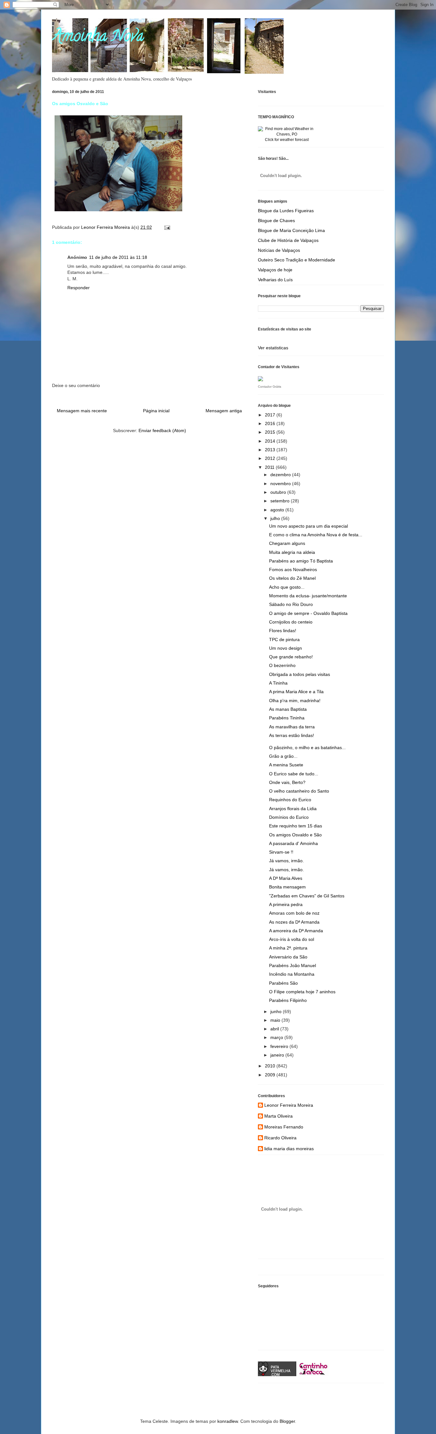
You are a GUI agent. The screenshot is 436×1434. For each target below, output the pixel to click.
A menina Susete (286, 764)
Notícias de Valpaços (279, 250)
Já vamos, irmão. (286, 860)
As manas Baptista (288, 709)
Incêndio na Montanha (291, 974)
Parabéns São (283, 983)
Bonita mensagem (287, 886)
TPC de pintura (284, 639)
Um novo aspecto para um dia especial (308, 526)
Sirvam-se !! (281, 852)
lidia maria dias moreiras (289, 1148)
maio (276, 1020)
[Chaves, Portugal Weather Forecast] (286, 134)
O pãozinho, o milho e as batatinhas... (307, 747)
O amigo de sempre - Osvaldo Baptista (308, 613)
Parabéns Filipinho (288, 1000)
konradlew (227, 1421)
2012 (270, 458)
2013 (270, 449)
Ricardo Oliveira (280, 1137)
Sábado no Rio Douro (291, 604)
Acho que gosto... (286, 587)
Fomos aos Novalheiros (293, 569)
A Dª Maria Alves (285, 878)
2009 (270, 1074)
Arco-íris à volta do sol (291, 939)
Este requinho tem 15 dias (295, 825)
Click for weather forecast (287, 139)
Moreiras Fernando (283, 1126)
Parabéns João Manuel (292, 965)
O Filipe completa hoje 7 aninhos (302, 991)
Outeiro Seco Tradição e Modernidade (296, 259)
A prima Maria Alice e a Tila (296, 691)
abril (275, 1028)
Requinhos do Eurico (290, 799)
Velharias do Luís (275, 279)
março (277, 1037)
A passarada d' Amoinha (293, 843)
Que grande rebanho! (291, 656)
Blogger (287, 1421)
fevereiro (279, 1046)
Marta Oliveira (278, 1116)
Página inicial (156, 410)
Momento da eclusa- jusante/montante (308, 595)
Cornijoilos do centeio (290, 621)
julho (275, 518)
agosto (277, 509)
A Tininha (278, 683)
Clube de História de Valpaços (288, 240)
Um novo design (285, 648)
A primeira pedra (286, 904)
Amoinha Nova (98, 37)
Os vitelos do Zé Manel (292, 578)
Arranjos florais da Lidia (293, 808)
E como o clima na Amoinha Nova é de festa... (315, 534)
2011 (270, 467)
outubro (278, 492)
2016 (270, 423)
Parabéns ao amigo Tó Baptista (301, 560)
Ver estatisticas (273, 347)
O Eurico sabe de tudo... (293, 773)
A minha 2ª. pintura (288, 947)
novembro (281, 483)
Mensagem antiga (224, 410)
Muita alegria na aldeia (292, 552)
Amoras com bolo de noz (294, 913)
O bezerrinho (282, 665)
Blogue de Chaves (276, 220)
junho (276, 1011)
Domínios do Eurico (289, 817)
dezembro (281, 474)
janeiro (277, 1055)
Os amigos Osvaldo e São (295, 834)
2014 (270, 441)
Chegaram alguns (287, 543)
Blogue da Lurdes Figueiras (286, 210)
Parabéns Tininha (286, 717)
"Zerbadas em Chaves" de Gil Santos (306, 895)
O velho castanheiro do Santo (299, 791)
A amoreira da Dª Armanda (296, 930)
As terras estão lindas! (291, 735)
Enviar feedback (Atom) (162, 430)
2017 (270, 414)
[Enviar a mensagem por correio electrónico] (166, 227)
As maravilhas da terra (292, 726)
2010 (270, 1065)
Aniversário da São (288, 956)
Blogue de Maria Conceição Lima (291, 230)
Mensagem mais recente (82, 410)
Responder (78, 287)
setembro (280, 500)
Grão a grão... (283, 756)
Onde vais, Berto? (287, 782)
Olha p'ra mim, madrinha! (294, 700)
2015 (270, 432)
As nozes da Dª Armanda (294, 922)
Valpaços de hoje (275, 269)
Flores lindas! (282, 630)
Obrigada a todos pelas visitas (299, 674)
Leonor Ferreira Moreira (288, 1105)
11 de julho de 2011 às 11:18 (118, 257)
